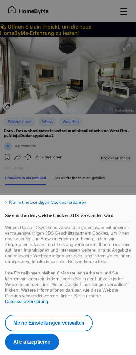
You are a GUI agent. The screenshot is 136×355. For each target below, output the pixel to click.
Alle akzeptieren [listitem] (32, 342)
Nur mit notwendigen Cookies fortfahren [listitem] (47, 202)
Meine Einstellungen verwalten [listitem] (48, 323)
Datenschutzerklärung (26, 301)
